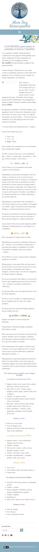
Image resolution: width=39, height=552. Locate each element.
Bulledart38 (34, 546)
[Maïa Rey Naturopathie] (19, 10)
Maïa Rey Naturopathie (19, 24)
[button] (19, 32)
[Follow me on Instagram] (8, 535)
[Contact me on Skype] (3, 535)
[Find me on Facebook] (5, 535)
